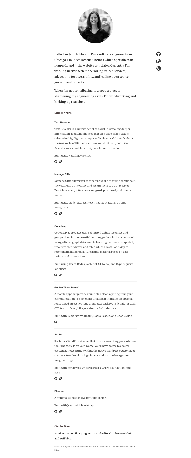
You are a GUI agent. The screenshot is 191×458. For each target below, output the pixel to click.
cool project (108, 90)
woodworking (119, 96)
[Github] (55, 161)
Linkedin (102, 433)
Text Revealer (62, 122)
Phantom (59, 391)
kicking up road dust (69, 102)
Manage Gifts (62, 174)
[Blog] (60, 161)
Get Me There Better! (66, 287)
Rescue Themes (92, 60)
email (73, 433)
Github (127, 433)
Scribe (58, 334)
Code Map (60, 226)
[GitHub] (158, 54)
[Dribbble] (158, 69)
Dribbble (65, 438)
